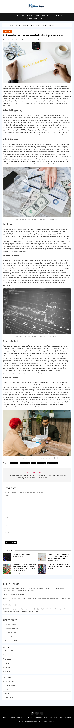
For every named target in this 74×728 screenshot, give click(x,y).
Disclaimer (29, 717)
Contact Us (20, 717)
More (43, 18)
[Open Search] (71, 17)
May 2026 (8, 663)
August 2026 (9, 651)
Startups (58, 15)
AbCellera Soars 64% (9, 605)
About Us (5, 717)
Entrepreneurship (33, 15)
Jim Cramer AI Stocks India (21, 554)
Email (6, 525)
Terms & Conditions (65, 717)
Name (6, 517)
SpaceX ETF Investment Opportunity (14, 594)
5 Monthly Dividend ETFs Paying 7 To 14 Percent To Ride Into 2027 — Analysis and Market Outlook (59, 556)
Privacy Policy (53, 717)
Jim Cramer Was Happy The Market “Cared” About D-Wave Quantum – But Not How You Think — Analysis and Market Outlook (24, 567)
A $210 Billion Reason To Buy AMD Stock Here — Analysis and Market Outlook (59, 566)
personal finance (52, 463)
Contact (12, 717)
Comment (8, 495)
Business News (18, 15)
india (33, 463)
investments (41, 463)
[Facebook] (32, 713)
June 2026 (8, 659)
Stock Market (33, 18)
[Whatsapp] (41, 713)
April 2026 (8, 667)
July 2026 (8, 655)
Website (7, 533)
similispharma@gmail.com (13, 39)
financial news (25, 463)
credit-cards (14, 463)
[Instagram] (37, 713)
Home (45, 717)
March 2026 (8, 671)
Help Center (37, 717)
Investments (47, 15)
